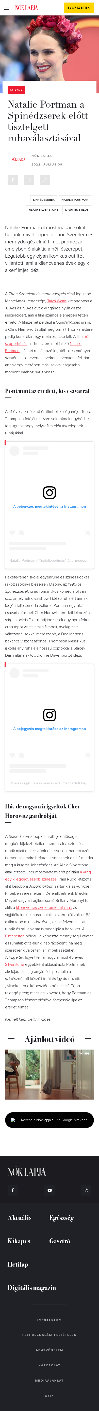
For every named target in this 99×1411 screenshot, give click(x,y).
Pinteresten (15, 936)
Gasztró (59, 1240)
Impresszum (49, 1319)
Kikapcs (19, 1240)
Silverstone (14, 964)
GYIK (49, 1396)
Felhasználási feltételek (49, 1335)
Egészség (61, 1217)
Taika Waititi (57, 301)
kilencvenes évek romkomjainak (44, 907)
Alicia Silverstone (43, 209)
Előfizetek (79, 7)
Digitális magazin (32, 1287)
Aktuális (16, 90)
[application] (49, 1075)
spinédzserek (44, 200)
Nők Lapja (26, 7)
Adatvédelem (49, 1350)
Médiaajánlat (49, 1380)
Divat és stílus (77, 209)
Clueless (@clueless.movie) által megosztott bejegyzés (53, 783)
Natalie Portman (75, 200)
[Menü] (6, 7)
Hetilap (18, 1264)
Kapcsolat (49, 1365)
